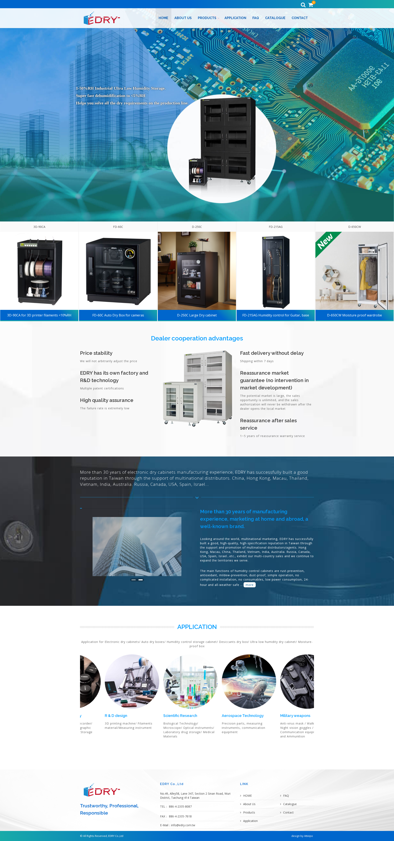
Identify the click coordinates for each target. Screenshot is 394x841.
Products (207, 18)
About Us (183, 18)
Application (235, 18)
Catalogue (275, 18)
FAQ (255, 18)
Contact (300, 18)
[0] (310, 5)
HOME (163, 18)
